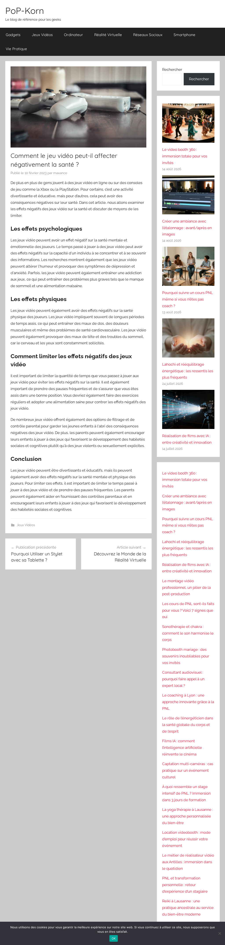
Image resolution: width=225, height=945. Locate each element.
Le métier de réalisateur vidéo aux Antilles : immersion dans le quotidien (188, 862)
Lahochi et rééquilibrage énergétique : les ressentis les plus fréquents (187, 371)
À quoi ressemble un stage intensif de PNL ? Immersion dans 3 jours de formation (186, 793)
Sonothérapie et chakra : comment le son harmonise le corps (188, 633)
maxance (60, 173)
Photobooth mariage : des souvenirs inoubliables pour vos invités (185, 656)
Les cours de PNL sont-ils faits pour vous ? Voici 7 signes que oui (188, 610)
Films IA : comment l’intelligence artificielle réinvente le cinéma (182, 747)
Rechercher (172, 69)
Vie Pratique (16, 48)
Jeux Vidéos (42, 34)
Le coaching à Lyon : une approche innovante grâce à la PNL (188, 702)
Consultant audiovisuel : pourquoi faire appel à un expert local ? (183, 679)
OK (114, 938)
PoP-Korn (24, 10)
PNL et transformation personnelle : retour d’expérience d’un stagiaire (185, 885)
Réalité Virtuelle (108, 34)
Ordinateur (73, 34)
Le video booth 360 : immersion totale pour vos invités (184, 156)
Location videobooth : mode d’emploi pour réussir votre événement (186, 839)
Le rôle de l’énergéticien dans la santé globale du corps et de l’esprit (187, 724)
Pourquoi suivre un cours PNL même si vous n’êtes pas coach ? (187, 299)
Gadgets (13, 34)
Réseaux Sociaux (147, 34)
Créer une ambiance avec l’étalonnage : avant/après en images (187, 228)
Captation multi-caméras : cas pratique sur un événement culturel (187, 770)
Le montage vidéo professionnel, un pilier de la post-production (186, 587)
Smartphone (184, 34)
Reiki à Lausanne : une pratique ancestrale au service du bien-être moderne (188, 907)
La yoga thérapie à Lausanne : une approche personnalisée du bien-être (187, 816)
